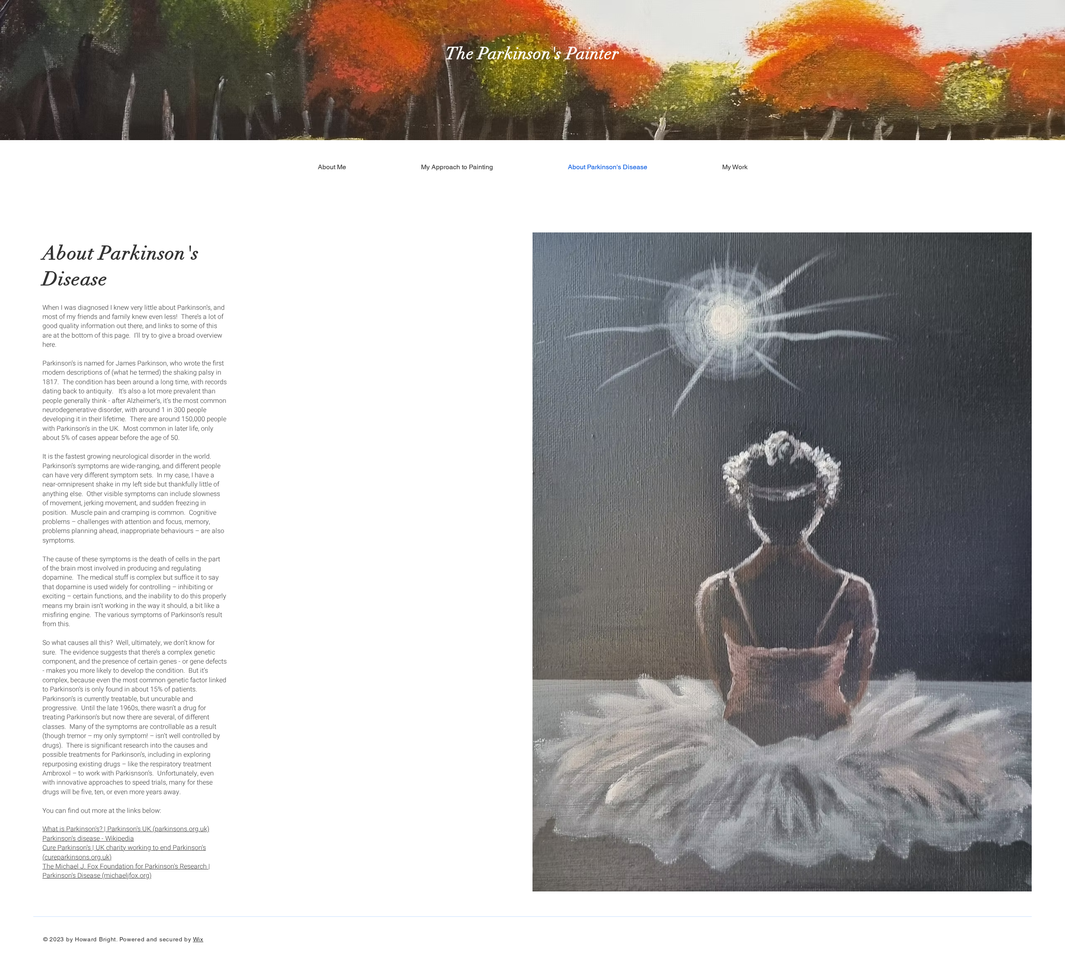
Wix (198, 939)
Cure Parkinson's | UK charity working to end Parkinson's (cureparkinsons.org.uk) (124, 852)
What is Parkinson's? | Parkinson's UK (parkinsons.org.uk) (125, 829)
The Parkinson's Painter (532, 53)
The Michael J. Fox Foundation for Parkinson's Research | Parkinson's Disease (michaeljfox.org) (126, 871)
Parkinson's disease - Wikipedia (88, 839)
